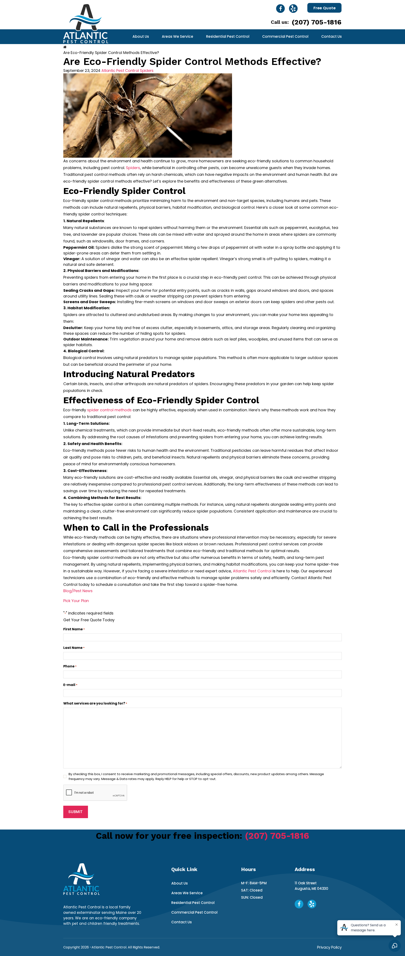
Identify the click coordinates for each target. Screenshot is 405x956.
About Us (140, 36)
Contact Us (331, 36)
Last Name (74, 647)
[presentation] (95, 793)
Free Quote (324, 8)
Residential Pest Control (227, 36)
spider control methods (109, 410)
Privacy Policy (329, 947)
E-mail (70, 684)
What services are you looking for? (95, 703)
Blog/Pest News (78, 590)
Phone (70, 666)
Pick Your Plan (76, 600)
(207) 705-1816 (317, 22)
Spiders (147, 70)
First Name (74, 629)
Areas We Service (177, 36)
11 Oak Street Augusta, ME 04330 (311, 886)
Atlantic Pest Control (120, 70)
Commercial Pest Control (285, 36)
